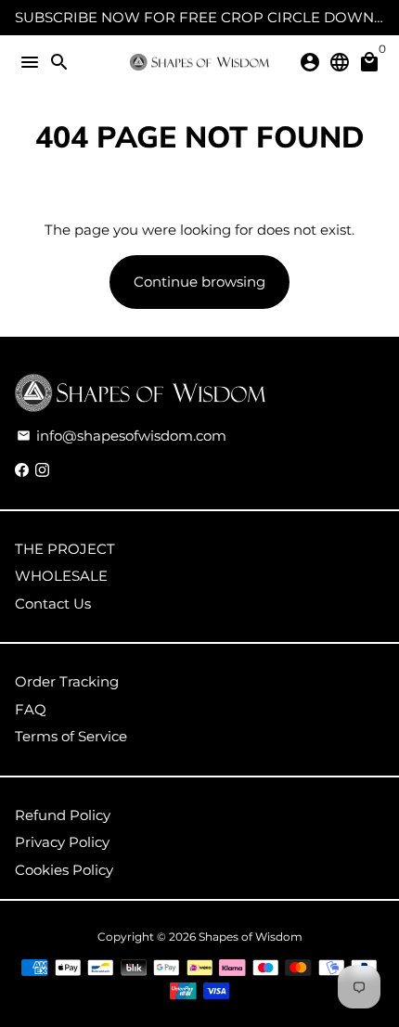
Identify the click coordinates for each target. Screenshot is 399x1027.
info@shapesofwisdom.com (121, 435)
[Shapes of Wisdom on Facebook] (22, 470)
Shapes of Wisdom (250, 937)
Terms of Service (71, 736)
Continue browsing (199, 281)
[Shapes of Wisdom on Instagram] (42, 470)
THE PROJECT (65, 549)
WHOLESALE (61, 575)
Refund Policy (62, 815)
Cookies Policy (64, 870)
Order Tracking (67, 681)
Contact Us (53, 603)
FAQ (30, 709)
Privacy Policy (62, 842)
